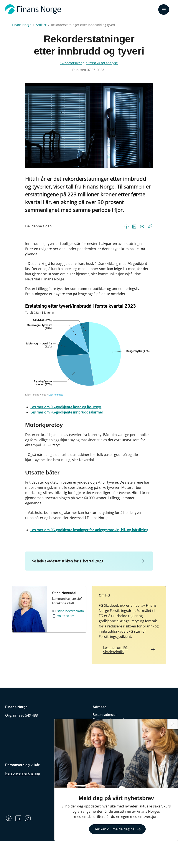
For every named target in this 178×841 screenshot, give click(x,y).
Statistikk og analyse (102, 63)
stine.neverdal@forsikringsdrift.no (71, 611)
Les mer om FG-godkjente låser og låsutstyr (65, 407)
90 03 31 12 (65, 616)
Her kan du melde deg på (114, 829)
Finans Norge (21, 25)
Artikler (41, 25)
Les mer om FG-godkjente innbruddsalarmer (66, 412)
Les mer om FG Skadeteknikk (115, 649)
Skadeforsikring (72, 63)
